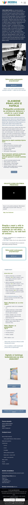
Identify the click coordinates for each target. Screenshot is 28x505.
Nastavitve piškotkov (18, 502)
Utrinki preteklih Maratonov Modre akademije (12, 438)
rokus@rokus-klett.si (6, 481)
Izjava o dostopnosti (6, 428)
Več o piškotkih (9, 502)
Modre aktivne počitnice (6, 441)
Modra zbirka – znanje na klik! (9, 455)
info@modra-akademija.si (13, 296)
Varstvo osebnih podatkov (7, 423)
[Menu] (24, 2)
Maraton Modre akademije (7, 436)
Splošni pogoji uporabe (7, 425)
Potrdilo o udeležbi (5, 463)
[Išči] (21, 2)
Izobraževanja (4, 443)
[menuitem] (21, 2)
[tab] (14, 269)
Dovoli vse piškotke (20, 499)
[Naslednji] (24, 205)
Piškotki (3, 426)
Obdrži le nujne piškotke (9, 499)
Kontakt (3, 461)
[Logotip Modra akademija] (11, 2)
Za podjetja (6, 450)
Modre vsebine (5, 459)
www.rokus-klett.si (5, 482)
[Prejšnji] (21, 205)
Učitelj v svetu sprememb (8, 457)
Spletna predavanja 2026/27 (9, 452)
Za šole (5, 447)
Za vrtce (5, 445)
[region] (14, 305)
